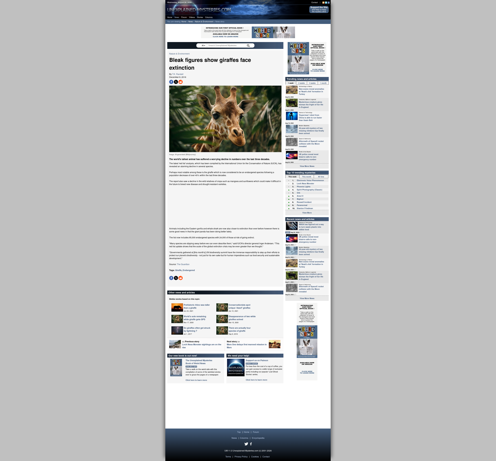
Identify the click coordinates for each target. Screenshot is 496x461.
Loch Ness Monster (305, 183)
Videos (192, 17)
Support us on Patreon (257, 360)
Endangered (189, 270)
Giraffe (178, 270)
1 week (290, 83)
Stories (200, 17)
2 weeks (301, 83)
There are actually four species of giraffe (240, 329)
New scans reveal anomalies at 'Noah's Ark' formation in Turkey (311, 91)
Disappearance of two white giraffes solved (242, 318)
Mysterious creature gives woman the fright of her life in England (311, 104)
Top (239, 431)
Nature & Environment (204, 21)
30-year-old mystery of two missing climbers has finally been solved (311, 131)
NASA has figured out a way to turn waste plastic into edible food (311, 227)
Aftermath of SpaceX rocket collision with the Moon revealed (311, 144)
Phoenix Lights (303, 186)
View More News (307, 166)
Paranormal (302, 205)
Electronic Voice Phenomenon (310, 180)
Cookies (255, 456)
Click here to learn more (196, 380)
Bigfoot (300, 199)
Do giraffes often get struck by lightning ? (197, 329)
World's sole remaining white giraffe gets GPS (195, 318)
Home (169, 17)
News (177, 17)
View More (307, 212)
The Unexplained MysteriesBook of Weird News (199, 362)
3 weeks (312, 83)
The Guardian (183, 264)
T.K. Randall (177, 74)
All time (321, 177)
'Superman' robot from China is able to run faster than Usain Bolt (310, 117)
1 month (323, 83)
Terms (228, 456)
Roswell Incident (304, 202)
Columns (208, 17)
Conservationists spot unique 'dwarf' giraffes (239, 306)
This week (292, 177)
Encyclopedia (258, 437)
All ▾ (204, 45)
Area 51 (300, 196)
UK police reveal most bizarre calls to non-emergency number (308, 157)
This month (306, 177)
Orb (298, 192)
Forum (184, 17)
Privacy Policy (241, 456)
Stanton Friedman (305, 208)
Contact (314, 2)
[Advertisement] (225, 206)
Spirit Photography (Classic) (309, 189)
